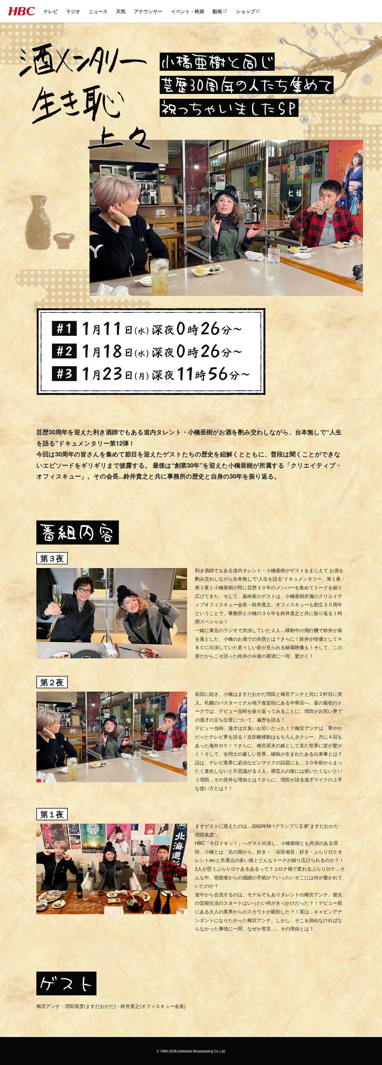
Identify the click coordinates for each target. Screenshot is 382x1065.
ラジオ (73, 11)
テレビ (50, 11)
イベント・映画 (187, 11)
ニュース (98, 11)
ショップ (245, 11)
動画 (217, 11)
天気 (121, 11)
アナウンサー (148, 11)
